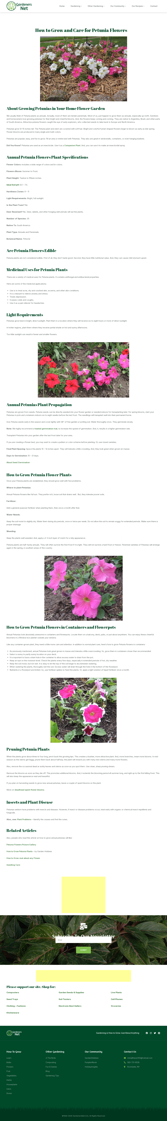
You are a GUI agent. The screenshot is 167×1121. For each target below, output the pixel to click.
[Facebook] (146, 1033)
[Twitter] (154, 1033)
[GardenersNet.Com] (20, 6)
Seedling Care (13, 865)
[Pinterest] (159, 1033)
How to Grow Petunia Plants (19, 851)
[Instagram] (150, 1033)
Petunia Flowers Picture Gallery (21, 844)
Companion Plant (72, 145)
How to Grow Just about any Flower (23, 858)
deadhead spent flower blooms (29, 790)
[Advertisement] (83, 895)
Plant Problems (24, 819)
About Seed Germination (18, 462)
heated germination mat (46, 428)
